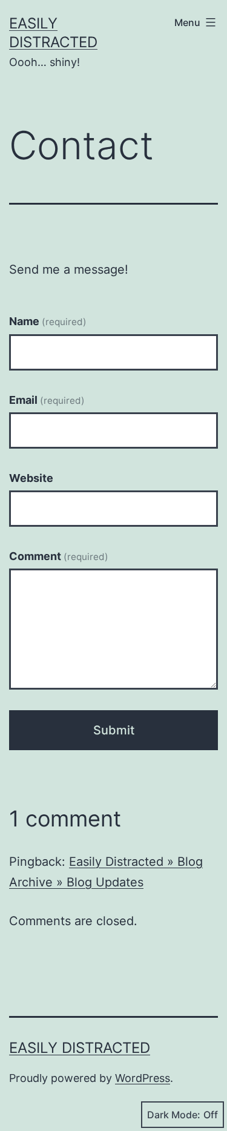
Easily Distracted (79, 1048)
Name (48, 321)
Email (47, 400)
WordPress (142, 1078)
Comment (58, 556)
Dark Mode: (173, 1115)
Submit (113, 730)
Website (31, 478)
